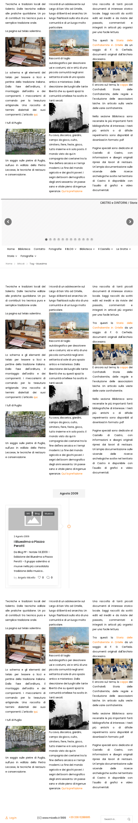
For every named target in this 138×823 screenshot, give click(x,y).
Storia (10, 256)
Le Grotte (122, 249)
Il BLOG (69, 249)
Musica (49, 513)
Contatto (39, 249)
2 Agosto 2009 (21, 536)
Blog (37, 513)
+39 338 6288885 (79, 817)
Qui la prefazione (71, 191)
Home (11, 249)
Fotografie (55, 249)
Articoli (20, 263)
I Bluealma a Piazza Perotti (29, 543)
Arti (28, 513)
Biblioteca (24, 249)
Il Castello (104, 249)
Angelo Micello (26, 577)
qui (35, 114)
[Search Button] (128, 819)
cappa (124, 85)
